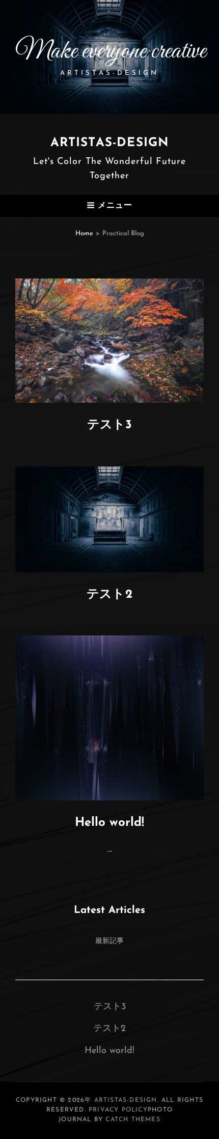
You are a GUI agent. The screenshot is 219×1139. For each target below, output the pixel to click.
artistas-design (109, 143)
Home (84, 233)
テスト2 (109, 595)
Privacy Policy (118, 1110)
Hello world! (109, 823)
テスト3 (109, 425)
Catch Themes (132, 1120)
